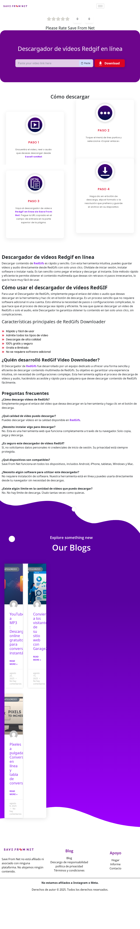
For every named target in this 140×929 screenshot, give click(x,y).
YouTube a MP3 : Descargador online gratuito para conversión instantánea (20, 633)
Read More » (13, 663)
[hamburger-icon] (100, 6)
